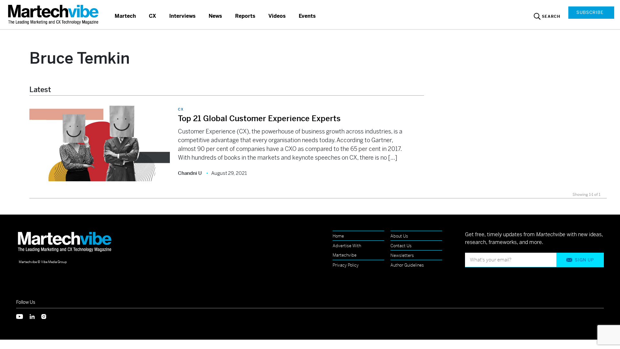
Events (307, 16)
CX (152, 16)
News (215, 16)
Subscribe (590, 12)
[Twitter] (23, 316)
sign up (584, 260)
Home (338, 236)
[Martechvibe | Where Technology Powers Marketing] (54, 14)
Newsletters (402, 255)
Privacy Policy (346, 265)
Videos (277, 16)
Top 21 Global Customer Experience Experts (259, 118)
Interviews (182, 16)
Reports (245, 16)
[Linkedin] (35, 316)
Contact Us (401, 246)
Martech (125, 16)
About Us (399, 236)
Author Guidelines (407, 265)
